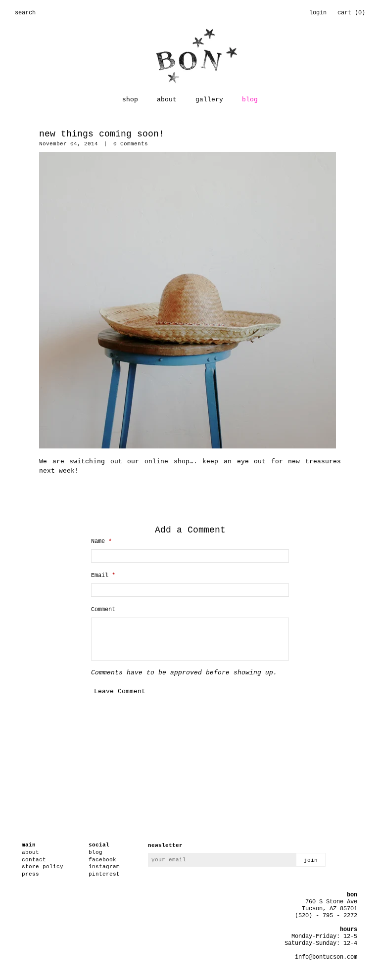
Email (103, 575)
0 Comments (130, 144)
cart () (351, 13)
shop (130, 99)
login (318, 13)
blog (250, 99)
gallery (209, 99)
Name (101, 541)
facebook (102, 860)
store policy (42, 867)
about (167, 99)
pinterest (104, 874)
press (30, 874)
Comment (103, 609)
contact (34, 860)
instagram (104, 867)
